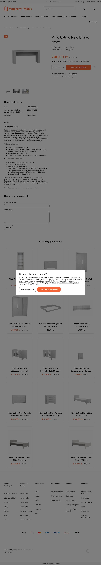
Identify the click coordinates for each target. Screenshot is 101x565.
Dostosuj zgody (27, 289)
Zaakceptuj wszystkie (48, 289)
